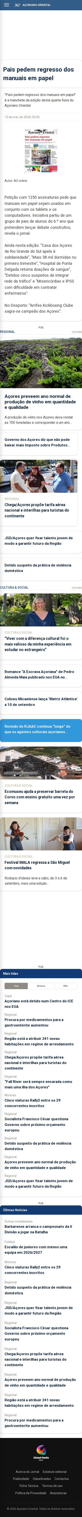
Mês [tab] (65, 986)
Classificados (42, 1479)
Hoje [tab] (16, 986)
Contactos (62, 1479)
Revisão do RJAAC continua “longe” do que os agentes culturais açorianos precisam (37, 732)
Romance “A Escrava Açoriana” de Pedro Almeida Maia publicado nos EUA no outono (39, 677)
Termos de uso (52, 1486)
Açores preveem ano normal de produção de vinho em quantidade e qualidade (40, 402)
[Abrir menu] (6, 5)
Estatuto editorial (54, 1472)
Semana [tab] (41, 986)
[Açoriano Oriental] (41, 1461)
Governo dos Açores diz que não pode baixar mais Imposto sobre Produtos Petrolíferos (37, 445)
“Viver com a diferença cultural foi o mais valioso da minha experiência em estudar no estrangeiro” (38, 644)
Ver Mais (77, 332)
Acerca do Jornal (27, 1472)
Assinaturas (58, 1493)
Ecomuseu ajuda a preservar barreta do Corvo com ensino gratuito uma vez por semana (40, 797)
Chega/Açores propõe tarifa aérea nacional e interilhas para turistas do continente (37, 510)
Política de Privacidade (30, 1493)
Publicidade (21, 1479)
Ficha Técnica (29, 1486)
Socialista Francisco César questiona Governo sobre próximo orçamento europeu (36, 1124)
